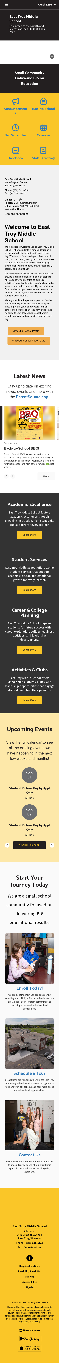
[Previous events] (7, 845)
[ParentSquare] (29, 1330)
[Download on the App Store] (29, 1348)
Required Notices (29, 1266)
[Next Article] (12, 476)
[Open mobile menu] (6, 4)
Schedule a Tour (29, 1073)
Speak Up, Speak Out (29, 1271)
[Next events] (52, 845)
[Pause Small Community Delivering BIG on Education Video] (52, 56)
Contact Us (29, 1155)
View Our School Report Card (28, 340)
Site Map (29, 1277)
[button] (47, 4)
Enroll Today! (30, 988)
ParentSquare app (32, 396)
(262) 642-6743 (32, 1247)
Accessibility (29, 1282)
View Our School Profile (26, 331)
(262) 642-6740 (34, 1243)
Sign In (30, 1287)
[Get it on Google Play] (29, 1338)
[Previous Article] (6, 476)
